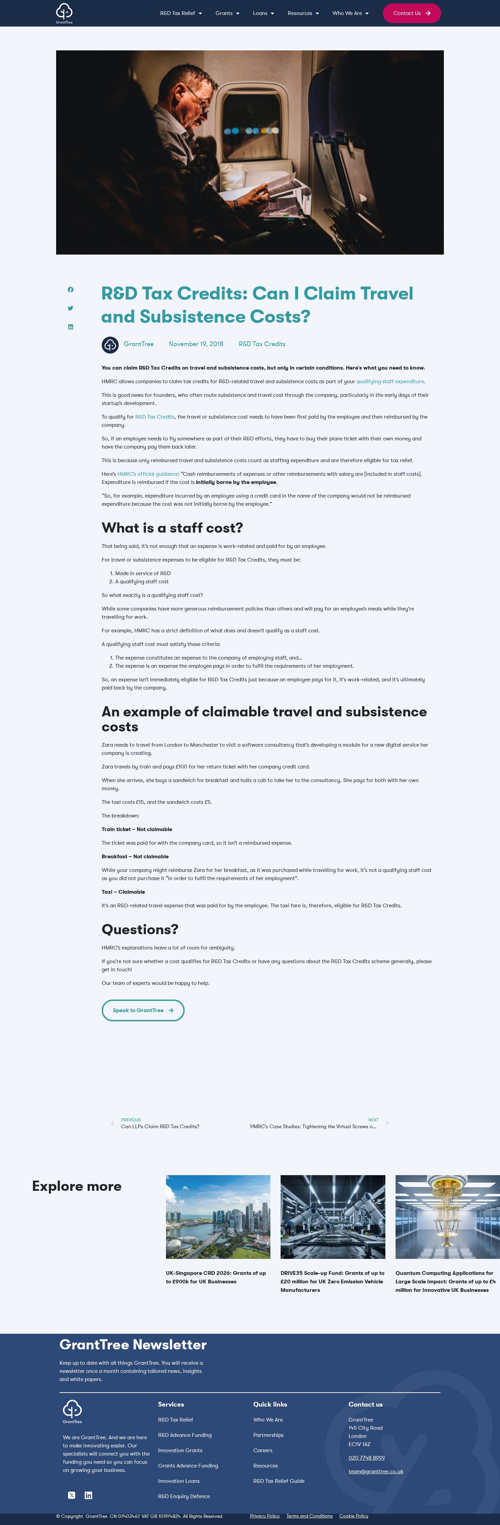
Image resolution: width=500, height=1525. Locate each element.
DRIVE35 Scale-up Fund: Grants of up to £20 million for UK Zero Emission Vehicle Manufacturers (332, 1281)
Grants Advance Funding (188, 1466)
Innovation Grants (180, 1450)
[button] (70, 289)
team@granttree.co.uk (376, 1472)
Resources (300, 13)
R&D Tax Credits (262, 344)
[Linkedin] (88, 1495)
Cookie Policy (353, 1516)
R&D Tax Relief (175, 1420)
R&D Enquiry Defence (184, 1496)
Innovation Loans (179, 1481)
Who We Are (268, 1420)
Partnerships (268, 1435)
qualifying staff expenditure (390, 381)
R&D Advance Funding (185, 1435)
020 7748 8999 (367, 1458)
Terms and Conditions (309, 1516)
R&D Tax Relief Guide (278, 1481)
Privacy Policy (265, 1516)
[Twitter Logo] (71, 1495)
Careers (262, 1450)
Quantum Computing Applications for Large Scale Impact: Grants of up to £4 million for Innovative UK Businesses (446, 1281)
